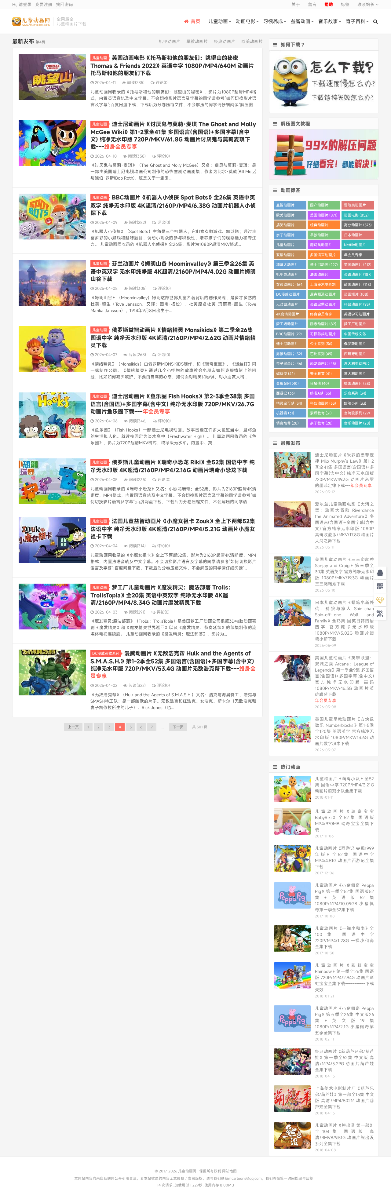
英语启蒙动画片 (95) (323, 305)
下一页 (178, 726)
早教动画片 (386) (319, 235)
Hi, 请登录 (21, 4)
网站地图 (229, 1170)
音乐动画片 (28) (357, 423)
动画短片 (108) (356, 294)
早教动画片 (197, 41)
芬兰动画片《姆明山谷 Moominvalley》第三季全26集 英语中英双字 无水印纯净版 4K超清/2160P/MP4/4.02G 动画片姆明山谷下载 (173, 271)
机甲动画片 (169, 41)
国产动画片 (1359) (319, 206)
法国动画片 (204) (319, 275)
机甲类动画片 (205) (287, 275)
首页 (195, 21)
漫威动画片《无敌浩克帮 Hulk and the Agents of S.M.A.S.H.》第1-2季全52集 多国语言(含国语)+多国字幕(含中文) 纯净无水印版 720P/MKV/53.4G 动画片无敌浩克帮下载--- (173, 665)
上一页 (73, 726)
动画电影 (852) (356, 215)
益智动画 (300, 21)
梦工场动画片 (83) (287, 324)
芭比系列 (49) (321, 353)
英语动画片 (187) (357, 274)
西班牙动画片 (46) (355, 354)
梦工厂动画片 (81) (355, 324)
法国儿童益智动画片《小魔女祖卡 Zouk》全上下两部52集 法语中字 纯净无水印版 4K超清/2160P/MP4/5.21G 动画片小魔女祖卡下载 (172, 528)
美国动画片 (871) (324, 215)
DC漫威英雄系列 (105, 653)
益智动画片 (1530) (285, 206)
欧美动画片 (252, 41)
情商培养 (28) (287, 423)
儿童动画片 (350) (285, 245)
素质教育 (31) (321, 412)
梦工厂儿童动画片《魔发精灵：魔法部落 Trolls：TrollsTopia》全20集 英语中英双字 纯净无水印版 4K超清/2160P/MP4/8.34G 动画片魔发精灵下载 (162, 595)
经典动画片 (224, 41)
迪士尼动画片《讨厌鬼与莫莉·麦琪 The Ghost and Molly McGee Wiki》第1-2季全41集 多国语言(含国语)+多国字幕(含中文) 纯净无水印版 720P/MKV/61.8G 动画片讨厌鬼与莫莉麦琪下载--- (173, 135)
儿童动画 (218, 21)
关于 (295, 4)
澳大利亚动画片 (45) (357, 364)
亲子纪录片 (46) (289, 363)
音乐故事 (328, 21)
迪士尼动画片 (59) (287, 344)
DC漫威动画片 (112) (288, 295)
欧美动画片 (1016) (285, 216)
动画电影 (245, 21)
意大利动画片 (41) (355, 374)
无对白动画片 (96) (287, 305)
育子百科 (355, 21)
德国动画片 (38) (357, 383)
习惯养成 (273, 21)
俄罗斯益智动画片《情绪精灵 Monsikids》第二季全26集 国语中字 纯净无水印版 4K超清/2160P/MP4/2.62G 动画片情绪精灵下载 (173, 337)
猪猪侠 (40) (319, 383)
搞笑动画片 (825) (285, 225)
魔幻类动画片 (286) (321, 245)
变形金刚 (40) (287, 383)
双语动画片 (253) (285, 255)
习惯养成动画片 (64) (323, 334)
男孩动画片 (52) (289, 353)
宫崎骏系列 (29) (357, 412)
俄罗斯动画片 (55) (355, 344)
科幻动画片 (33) (323, 403)
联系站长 (366, 4)
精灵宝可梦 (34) (289, 403)
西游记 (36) (285, 393)
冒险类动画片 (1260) (355, 206)
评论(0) (162, 82)
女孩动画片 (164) (290, 284)
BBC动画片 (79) (289, 333)
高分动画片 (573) (358, 224)
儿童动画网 (31, 21)
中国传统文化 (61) (355, 334)
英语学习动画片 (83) (357, 315)
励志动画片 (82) (323, 323)
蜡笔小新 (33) (355, 403)
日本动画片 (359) (353, 235)
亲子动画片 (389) (285, 235)
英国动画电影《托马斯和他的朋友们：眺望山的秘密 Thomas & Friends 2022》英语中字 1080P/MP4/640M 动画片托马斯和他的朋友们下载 (172, 65)
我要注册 (43, 4)
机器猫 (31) (285, 412)
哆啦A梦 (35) (320, 393)
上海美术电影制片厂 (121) (323, 285)
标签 (345, 4)
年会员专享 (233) (353, 255)
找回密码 (64, 4)
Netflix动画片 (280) (355, 245)
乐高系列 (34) (355, 393)
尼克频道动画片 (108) (323, 295)
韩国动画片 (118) (357, 284)
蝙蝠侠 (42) (285, 373)
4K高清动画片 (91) (287, 315)
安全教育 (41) (321, 373)
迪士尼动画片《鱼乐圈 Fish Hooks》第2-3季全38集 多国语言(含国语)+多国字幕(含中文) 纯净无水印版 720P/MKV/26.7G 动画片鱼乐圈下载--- (172, 403)
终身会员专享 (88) (321, 315)
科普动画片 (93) (357, 304)
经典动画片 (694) (319, 225)
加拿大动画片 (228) (287, 265)
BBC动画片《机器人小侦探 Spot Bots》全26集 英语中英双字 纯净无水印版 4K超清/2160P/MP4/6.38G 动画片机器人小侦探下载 (173, 205)
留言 (312, 4)
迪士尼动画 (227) (324, 264)
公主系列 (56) (321, 343)
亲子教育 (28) (321, 423)
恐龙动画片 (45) (323, 363)
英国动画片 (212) (357, 264)
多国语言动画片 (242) (323, 255)
